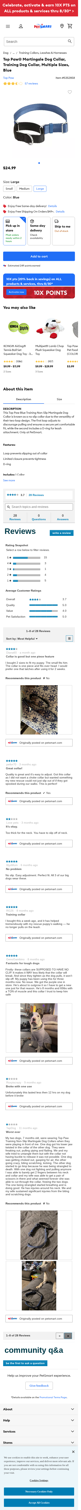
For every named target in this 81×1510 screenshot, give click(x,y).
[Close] (73, 1451)
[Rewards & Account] (21, 26)
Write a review (63, 533)
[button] (68, 1336)
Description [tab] (23, 399)
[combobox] (39, 41)
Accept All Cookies (39, 1502)
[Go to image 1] (39, 163)
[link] (13, 494)
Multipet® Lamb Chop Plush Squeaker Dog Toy (49, 350)
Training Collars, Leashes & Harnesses (43, 53)
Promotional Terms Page (53, 1397)
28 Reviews (37, 495)
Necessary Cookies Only (39, 1491)
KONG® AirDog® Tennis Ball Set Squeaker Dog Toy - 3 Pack (17, 350)
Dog (5, 53)
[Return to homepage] (43, 26)
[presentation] (39, 710)
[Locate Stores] (62, 26)
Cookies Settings (39, 1480)
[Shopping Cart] (69, 26)
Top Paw (8, 78)
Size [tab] (59, 399)
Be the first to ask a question (25, 1363)
